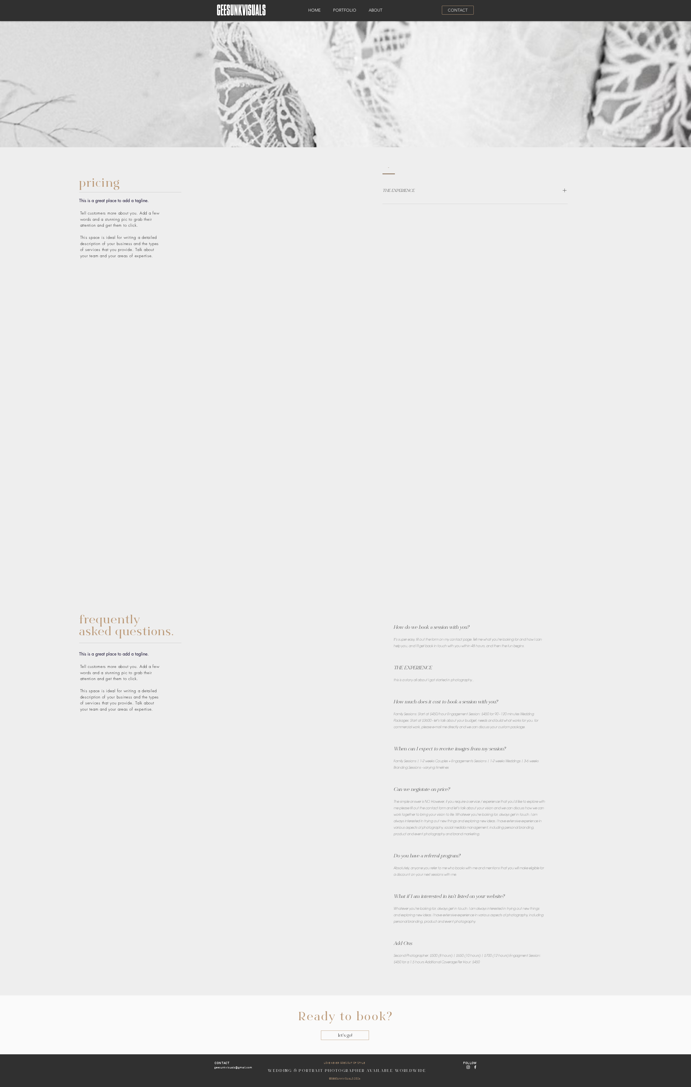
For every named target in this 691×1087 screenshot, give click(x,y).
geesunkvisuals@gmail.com (233, 1067)
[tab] (388, 167)
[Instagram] (468, 1067)
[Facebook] (475, 1067)
